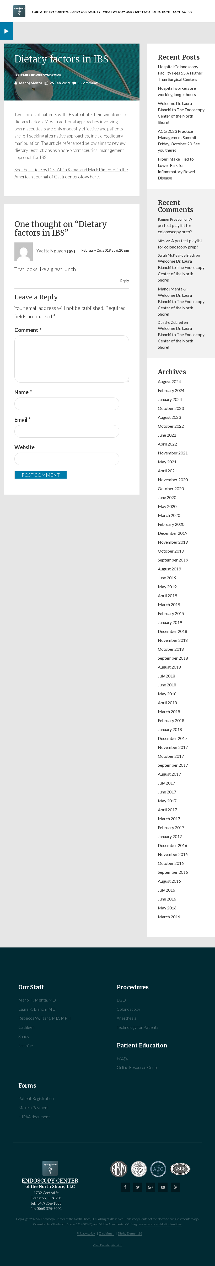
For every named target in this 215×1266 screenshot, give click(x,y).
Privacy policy (86, 1233)
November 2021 (173, 452)
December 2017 (172, 738)
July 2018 (166, 675)
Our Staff (133, 11)
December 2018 (172, 631)
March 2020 (169, 515)
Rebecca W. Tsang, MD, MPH (44, 1017)
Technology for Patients (137, 1027)
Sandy (23, 1036)
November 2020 (173, 479)
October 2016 (171, 863)
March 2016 (169, 916)
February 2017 (171, 827)
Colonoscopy (128, 1009)
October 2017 (171, 756)
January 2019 (170, 622)
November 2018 (173, 640)
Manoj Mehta (170, 288)
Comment (27, 330)
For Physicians (66, 11)
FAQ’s (122, 1058)
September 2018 (173, 657)
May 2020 (167, 506)
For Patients (42, 11)
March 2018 (169, 711)
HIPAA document (34, 1116)
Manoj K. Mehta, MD (37, 999)
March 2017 (169, 818)
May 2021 (167, 461)
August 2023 (169, 417)
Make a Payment (33, 1107)
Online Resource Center (138, 1067)
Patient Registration (36, 1098)
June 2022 (167, 434)
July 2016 (166, 889)
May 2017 (167, 800)
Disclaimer (106, 1233)
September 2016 (173, 872)
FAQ (147, 11)
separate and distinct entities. (163, 1224)
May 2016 (167, 907)
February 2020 (171, 524)
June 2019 (167, 577)
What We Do (113, 11)
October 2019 (171, 550)
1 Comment (88, 83)
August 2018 (169, 666)
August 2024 (169, 381)
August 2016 (169, 880)
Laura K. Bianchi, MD (37, 1009)
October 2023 (171, 408)
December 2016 (172, 845)
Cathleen (26, 1027)
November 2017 (173, 747)
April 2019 (167, 595)
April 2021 (167, 470)
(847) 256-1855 (49, 1203)
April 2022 (167, 443)
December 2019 (172, 533)
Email (22, 419)
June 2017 (167, 791)
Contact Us (182, 11)
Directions (161, 11)
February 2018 (171, 720)
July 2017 (166, 782)
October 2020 (171, 488)
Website (24, 447)
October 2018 (171, 649)
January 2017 (170, 836)
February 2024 (171, 390)
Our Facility (90, 11)
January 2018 (170, 729)
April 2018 (167, 702)
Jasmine (25, 1045)
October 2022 (171, 425)
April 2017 (167, 809)
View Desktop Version (107, 1245)
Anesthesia (126, 1017)
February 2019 (171, 613)
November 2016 (173, 854)
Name (23, 392)
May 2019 (167, 586)
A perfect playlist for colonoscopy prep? (175, 225)
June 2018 (167, 684)
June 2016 (167, 898)
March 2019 (169, 604)
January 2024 (170, 399)
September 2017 (173, 764)
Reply (124, 281)
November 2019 (173, 541)
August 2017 (169, 773)
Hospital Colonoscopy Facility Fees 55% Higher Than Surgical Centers (180, 73)
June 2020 (167, 497)
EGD (121, 999)
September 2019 (173, 559)
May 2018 (167, 693)
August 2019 (169, 568)
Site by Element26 (130, 1233)
